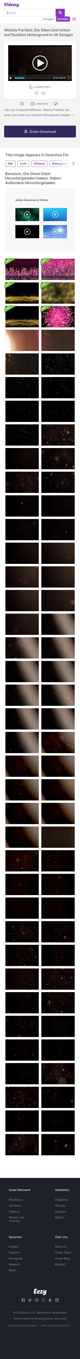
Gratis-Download (43, 131)
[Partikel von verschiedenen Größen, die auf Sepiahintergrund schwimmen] (58, 340)
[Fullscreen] (69, 78)
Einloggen (48, 19)
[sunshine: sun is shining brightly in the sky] (55, 232)
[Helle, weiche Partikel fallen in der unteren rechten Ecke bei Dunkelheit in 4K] (22, 1003)
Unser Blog (62, 1258)
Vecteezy (15, 1205)
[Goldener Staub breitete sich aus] (22, 317)
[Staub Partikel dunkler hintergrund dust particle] (27, 232)
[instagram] (43, 1300)
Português (16, 1258)
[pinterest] (36, 1300)
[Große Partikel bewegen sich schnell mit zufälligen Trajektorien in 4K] (58, 435)
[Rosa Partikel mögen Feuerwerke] (58, 269)
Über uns (61, 1246)
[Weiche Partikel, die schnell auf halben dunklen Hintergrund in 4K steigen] (22, 695)
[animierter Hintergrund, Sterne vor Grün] (27, 215)
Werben (60, 1205)
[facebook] (23, 1300)
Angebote (61, 1199)
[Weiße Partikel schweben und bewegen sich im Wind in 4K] (58, 506)
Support (60, 1211)
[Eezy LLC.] (40, 1292)
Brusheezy (16, 1199)
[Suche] (60, 13)
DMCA (59, 1217)
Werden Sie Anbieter (16, 1219)
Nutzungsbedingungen (23, 1325)
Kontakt (60, 1264)
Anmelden (63, 19)
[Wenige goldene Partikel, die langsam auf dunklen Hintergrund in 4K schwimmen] (22, 411)
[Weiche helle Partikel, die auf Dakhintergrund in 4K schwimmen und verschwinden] (58, 908)
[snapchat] (50, 1300)
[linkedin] (56, 1300)
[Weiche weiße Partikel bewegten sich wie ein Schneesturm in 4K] (22, 979)
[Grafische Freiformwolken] (22, 269)
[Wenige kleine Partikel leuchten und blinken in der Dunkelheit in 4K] (22, 458)
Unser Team (63, 1252)
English (13, 1246)
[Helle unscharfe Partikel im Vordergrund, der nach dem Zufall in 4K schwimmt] (58, 600)
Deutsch (14, 1264)
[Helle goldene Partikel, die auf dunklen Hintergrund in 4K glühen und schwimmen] (58, 364)
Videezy (14, 1211)
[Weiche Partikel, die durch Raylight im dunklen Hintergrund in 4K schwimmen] (58, 671)
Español (14, 1252)
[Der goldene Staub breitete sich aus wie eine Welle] (22, 293)
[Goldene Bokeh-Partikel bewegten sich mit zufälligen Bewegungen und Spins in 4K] (22, 861)
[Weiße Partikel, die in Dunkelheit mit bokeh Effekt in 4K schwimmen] (22, 577)
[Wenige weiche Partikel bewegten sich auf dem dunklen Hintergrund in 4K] (22, 506)
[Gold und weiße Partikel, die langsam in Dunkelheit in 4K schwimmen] (22, 435)
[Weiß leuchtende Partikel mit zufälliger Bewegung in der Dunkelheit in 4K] (22, 529)
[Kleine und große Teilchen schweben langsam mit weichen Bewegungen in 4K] (22, 955)
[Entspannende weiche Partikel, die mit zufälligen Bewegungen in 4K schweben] (58, 482)
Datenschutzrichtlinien (55, 1325)
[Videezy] (11, 5)
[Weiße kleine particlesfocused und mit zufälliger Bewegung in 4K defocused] (58, 529)
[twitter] (30, 1300)
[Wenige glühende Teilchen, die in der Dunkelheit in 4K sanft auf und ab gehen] (22, 482)
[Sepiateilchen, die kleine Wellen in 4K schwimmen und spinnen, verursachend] (58, 411)
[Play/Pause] (11, 78)
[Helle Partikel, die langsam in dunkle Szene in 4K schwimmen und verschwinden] (58, 1026)
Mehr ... (14, 1270)
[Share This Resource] (44, 93)
